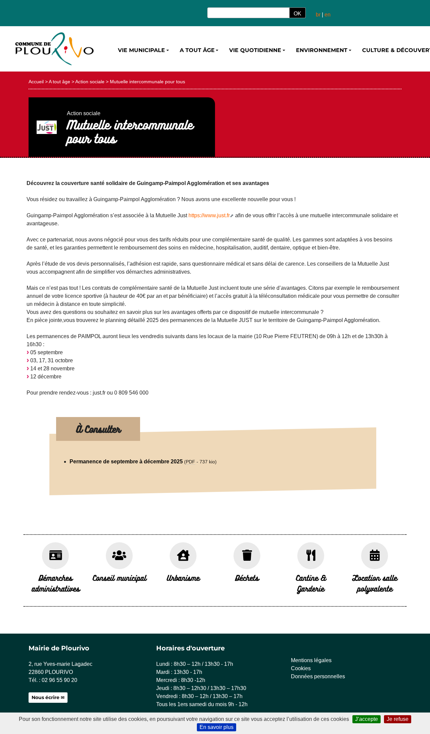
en (328, 14)
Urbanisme (183, 578)
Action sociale (89, 81)
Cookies (301, 668)
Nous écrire (45, 697)
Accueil (36, 81)
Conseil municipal (119, 578)
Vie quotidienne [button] (255, 50)
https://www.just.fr (209, 215)
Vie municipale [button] (141, 50)
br (318, 14)
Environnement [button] (321, 50)
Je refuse (397, 719)
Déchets (247, 578)
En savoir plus (216, 727)
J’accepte (366, 719)
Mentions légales (311, 660)
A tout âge (59, 81)
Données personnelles (318, 676)
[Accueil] (54, 49)
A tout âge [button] (197, 50)
